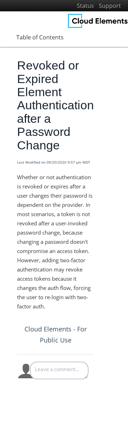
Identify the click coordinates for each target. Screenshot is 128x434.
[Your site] (98, 21)
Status (85, 6)
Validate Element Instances (48, 402)
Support (110, 6)
